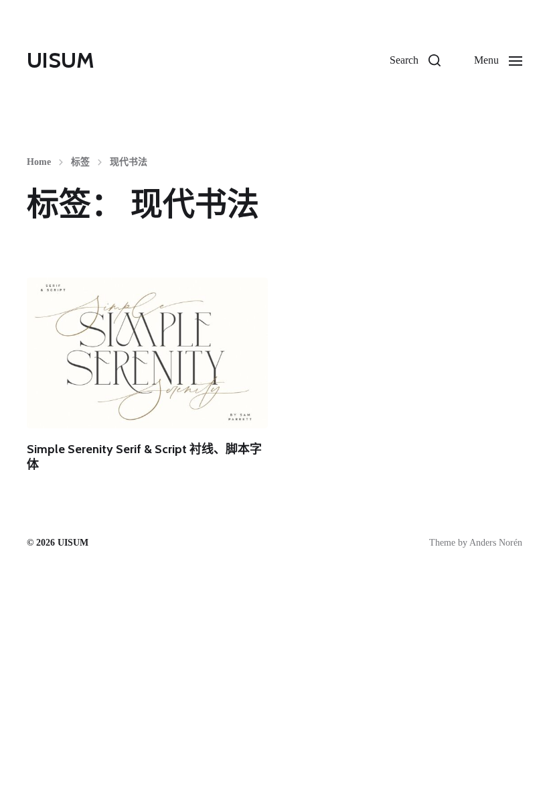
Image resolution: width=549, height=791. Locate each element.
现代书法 (128, 162)
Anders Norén (495, 543)
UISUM (60, 60)
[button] (415, 60)
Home (39, 162)
